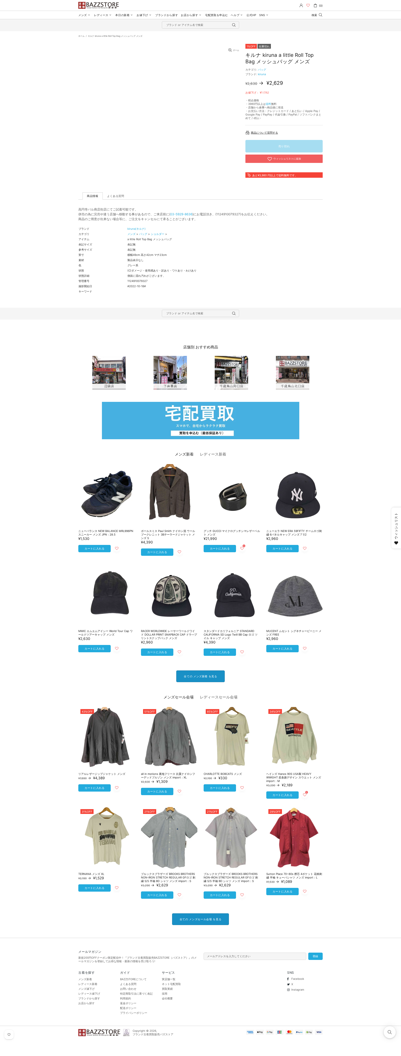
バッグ (262, 69)
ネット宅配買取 (171, 984)
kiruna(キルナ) (136, 228)
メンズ (131, 234)
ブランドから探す (89, 998)
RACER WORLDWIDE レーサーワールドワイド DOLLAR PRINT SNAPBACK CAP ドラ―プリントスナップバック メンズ (169, 634)
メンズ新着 (184, 454)
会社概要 (167, 998)
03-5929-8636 (181, 214)
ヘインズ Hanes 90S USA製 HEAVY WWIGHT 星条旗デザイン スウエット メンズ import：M (293, 777)
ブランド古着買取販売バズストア (99, 5)
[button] (390, 1032)
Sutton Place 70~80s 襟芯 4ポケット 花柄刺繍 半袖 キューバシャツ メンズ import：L (294, 875)
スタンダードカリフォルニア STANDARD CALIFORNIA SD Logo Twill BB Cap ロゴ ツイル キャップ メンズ (231, 634)
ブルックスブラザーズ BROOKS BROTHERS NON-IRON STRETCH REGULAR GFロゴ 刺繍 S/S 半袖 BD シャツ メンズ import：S (168, 877)
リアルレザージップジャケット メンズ (101, 774)
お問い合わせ (128, 988)
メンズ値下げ (86, 988)
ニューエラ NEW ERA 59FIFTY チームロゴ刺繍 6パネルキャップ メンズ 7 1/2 (294, 532)
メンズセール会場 (179, 697)
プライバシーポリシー (133, 1012)
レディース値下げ (89, 993)
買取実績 (167, 988)
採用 (164, 993)
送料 (268, 103)
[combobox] (200, 25)
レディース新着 (213, 454)
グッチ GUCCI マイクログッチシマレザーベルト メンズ (232, 532)
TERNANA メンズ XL (91, 874)
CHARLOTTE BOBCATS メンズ (223, 774)
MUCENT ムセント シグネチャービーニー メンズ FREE (293, 632)
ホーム (81, 36)
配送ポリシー (128, 1008)
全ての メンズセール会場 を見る (200, 919)
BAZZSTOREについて (133, 979)
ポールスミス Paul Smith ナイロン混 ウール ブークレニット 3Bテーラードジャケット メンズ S (168, 534)
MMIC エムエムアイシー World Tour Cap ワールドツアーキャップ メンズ (105, 632)
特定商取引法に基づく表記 (136, 993)
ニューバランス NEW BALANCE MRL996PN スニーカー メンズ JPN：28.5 (105, 532)
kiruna (262, 74)
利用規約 (125, 998)
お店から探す (86, 1003)
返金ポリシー (128, 1003)
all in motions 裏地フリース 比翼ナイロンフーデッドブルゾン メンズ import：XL (168, 775)
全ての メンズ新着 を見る (200, 676)
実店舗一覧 (168, 979)
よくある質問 (128, 984)
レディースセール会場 (218, 697)
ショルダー (157, 234)
